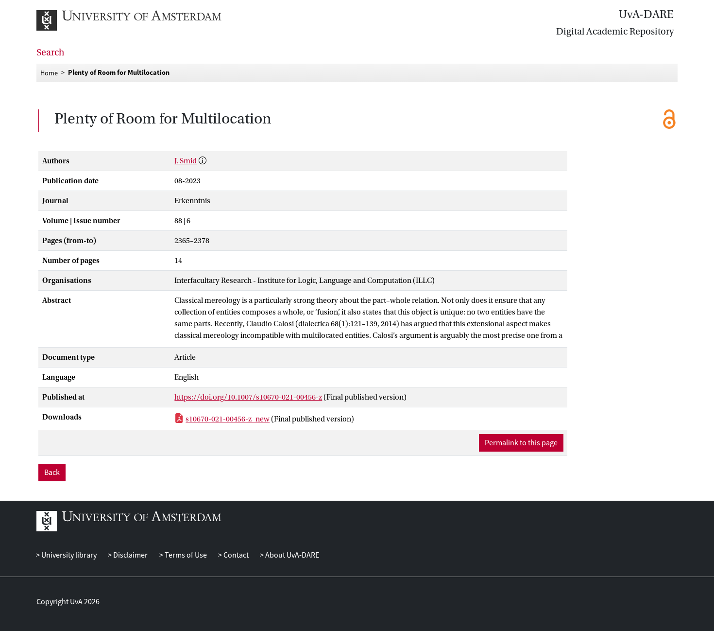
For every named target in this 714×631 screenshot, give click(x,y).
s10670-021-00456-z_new (228, 419)
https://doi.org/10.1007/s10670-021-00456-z (248, 397)
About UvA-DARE (291, 555)
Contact (235, 555)
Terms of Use (184, 555)
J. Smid (185, 161)
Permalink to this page (521, 443)
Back (52, 472)
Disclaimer (130, 555)
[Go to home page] (139, 20)
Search (50, 52)
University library (68, 555)
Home (49, 72)
